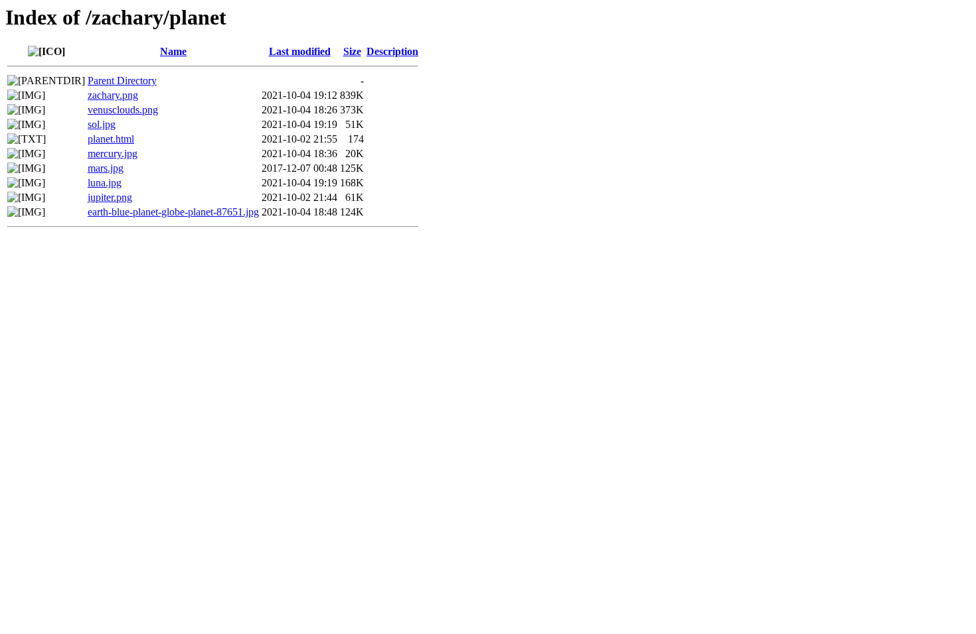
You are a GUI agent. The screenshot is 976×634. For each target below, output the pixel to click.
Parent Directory (122, 80)
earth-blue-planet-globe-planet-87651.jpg (173, 212)
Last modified (300, 51)
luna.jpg (105, 182)
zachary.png (113, 95)
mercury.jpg (112, 153)
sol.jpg (102, 124)
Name (173, 51)
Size (352, 51)
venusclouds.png (123, 109)
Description (392, 51)
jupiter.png (110, 197)
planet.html (111, 139)
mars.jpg (105, 168)
